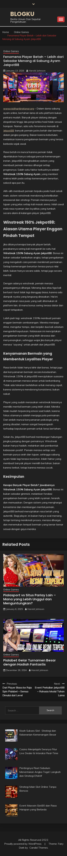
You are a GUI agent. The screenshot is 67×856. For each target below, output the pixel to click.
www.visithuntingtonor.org (18, 108)
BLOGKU (22, 14)
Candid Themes (38, 847)
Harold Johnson (37, 70)
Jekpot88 (8, 130)
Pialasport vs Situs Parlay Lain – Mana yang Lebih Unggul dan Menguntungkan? (29, 599)
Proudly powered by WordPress (23, 843)
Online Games (11, 51)
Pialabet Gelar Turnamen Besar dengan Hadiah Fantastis (29, 662)
